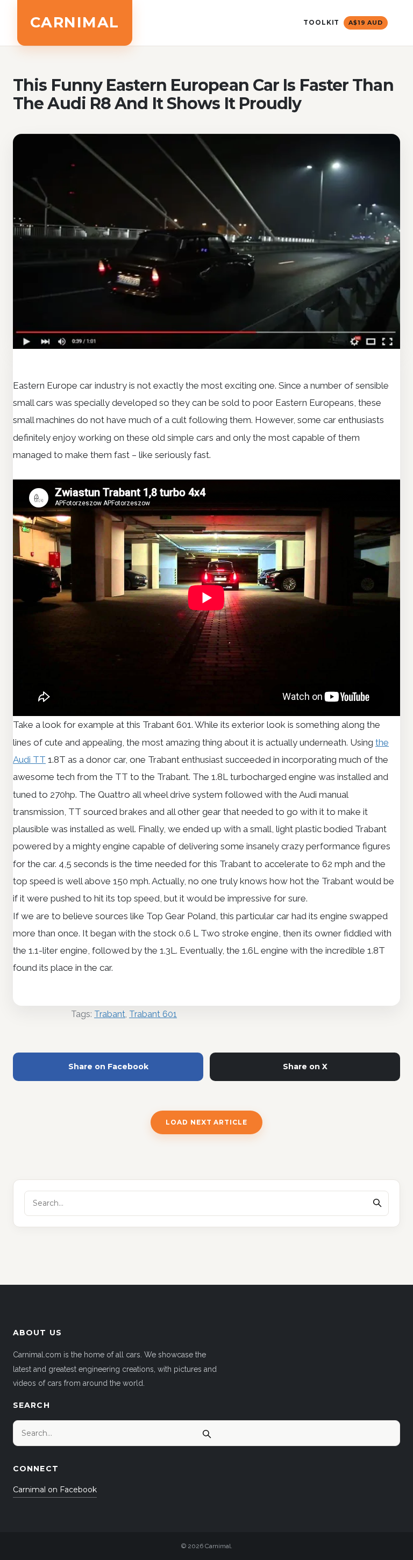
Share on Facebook (108, 1066)
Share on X (305, 1066)
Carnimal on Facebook (55, 1489)
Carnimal (74, 22)
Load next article (206, 1122)
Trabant (109, 1014)
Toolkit (343, 22)
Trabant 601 (153, 1014)
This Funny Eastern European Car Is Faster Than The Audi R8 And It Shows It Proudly (203, 94)
